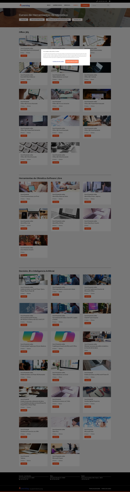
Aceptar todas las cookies (72, 61)
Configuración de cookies (58, 61)
